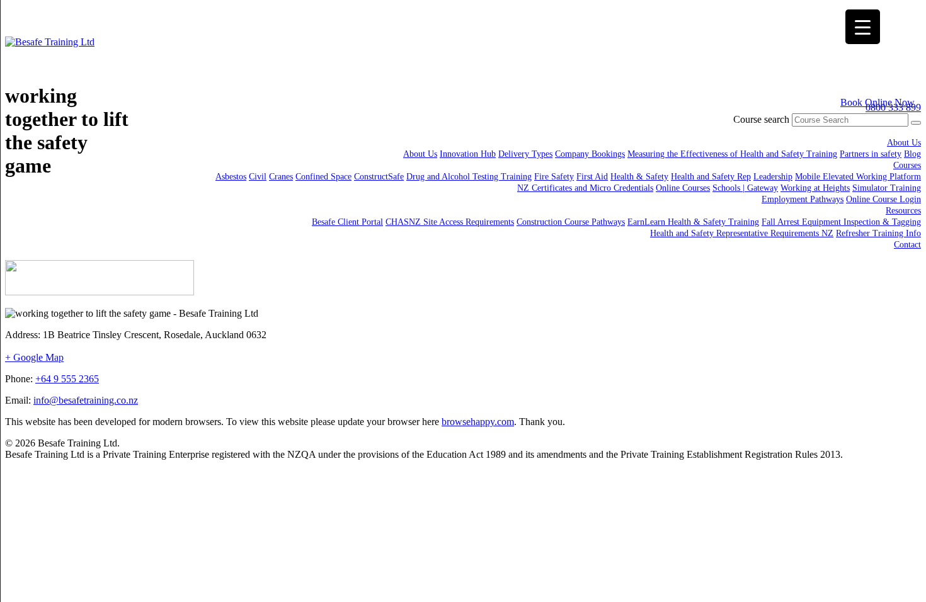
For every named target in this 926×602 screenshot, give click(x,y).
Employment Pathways (802, 199)
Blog (912, 154)
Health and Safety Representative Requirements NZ (741, 233)
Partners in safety (870, 154)
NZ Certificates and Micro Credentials (585, 188)
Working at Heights (815, 188)
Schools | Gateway (745, 188)
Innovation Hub (468, 154)
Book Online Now (877, 102)
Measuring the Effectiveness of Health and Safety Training (732, 154)
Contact (907, 244)
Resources (903, 210)
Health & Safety (639, 176)
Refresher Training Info (878, 233)
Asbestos (230, 176)
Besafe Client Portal (347, 222)
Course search (761, 119)
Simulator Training (886, 188)
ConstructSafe (379, 176)
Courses (907, 165)
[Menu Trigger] (862, 26)
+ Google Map (34, 357)
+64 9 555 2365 (67, 378)
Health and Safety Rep (711, 176)
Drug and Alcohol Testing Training (469, 176)
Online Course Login (883, 199)
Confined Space (323, 176)
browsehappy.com (478, 421)
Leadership (772, 176)
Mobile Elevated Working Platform (858, 176)
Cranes (281, 176)
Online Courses (683, 188)
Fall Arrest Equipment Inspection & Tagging (841, 222)
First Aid (592, 176)
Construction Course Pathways (571, 222)
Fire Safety (554, 176)
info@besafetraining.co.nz (85, 400)
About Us (904, 142)
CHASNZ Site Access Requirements (450, 222)
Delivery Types (525, 154)
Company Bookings (590, 154)
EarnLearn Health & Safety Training (693, 222)
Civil (257, 176)
